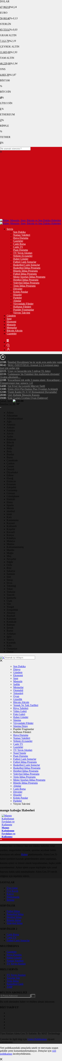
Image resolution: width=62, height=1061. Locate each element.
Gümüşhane (13, 496)
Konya (10, 535)
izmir (9, 514)
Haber (24, 854)
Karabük (11, 642)
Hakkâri (11, 499)
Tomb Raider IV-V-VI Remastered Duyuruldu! (32, 392)
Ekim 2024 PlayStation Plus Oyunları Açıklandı (33, 389)
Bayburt (11, 615)
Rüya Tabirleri (20, 708)
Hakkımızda (13, 897)
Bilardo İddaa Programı (25, 270)
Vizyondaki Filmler (23, 303)
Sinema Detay (20, 726)
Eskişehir (11, 487)
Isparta (10, 505)
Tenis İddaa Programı (24, 285)
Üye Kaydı (12, 891)
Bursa (10, 457)
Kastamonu (13, 520)
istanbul (11, 511)
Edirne (10, 475)
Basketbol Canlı (15, 983)
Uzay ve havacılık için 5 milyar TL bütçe (29, 371)
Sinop (10, 579)
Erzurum (11, 484)
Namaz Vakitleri (21, 235)
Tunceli (10, 594)
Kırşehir (11, 529)
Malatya (11, 541)
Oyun (16, 696)
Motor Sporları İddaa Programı (29, 276)
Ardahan (11, 633)
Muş (9, 556)
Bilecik (10, 442)
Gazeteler (18, 241)
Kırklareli (12, 526)
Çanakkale (12, 460)
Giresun (11, 493)
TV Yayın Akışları (22, 252)
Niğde (10, 562)
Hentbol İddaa (14, 917)
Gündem (11, 315)
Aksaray (11, 612)
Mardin (10, 550)
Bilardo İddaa (14, 920)
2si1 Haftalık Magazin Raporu (24, 395)
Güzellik (17, 699)
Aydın (10, 436)
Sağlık (16, 684)
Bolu (9, 451)
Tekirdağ (11, 585)
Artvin (10, 433)
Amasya (11, 424)
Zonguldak (12, 609)
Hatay (10, 502)
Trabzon (11, 591)
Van (9, 603)
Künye (10, 894)
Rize (9, 568)
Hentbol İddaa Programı (25, 279)
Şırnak (10, 627)
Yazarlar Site (13, 978)
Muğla (10, 553)
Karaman (11, 618)
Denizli (10, 469)
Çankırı (10, 463)
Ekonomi (11, 321)
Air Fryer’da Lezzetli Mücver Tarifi (26, 386)
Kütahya (11, 538)
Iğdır (9, 636)
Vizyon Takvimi (21, 312)
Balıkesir (11, 439)
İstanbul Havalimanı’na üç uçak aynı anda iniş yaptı (35, 362)
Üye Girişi (12, 888)
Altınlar (17, 300)
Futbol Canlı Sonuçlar (24, 261)
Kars (9, 517)
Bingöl (10, 445)
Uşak (9, 600)
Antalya (11, 430)
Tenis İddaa (13, 980)
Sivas (9, 582)
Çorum (10, 466)
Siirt (9, 576)
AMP (9, 986)
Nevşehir (11, 559)
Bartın (10, 630)
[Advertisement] (31, 186)
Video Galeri (20, 711)
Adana (10, 412)
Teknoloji (18, 693)
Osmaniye (12, 648)
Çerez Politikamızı (37, 1039)
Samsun (11, 573)
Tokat (10, 588)
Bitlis (9, 448)
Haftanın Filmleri (22, 306)
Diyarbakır (12, 472)
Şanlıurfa (11, 597)
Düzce (10, 651)
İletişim (10, 899)
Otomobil (18, 690)
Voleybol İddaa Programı (26, 282)
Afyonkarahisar (15, 418)
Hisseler (17, 294)
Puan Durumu (20, 249)
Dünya (16, 669)
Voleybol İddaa (14, 923)
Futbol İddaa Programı (25, 273)
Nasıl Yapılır (19, 753)
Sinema (17, 720)
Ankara (10, 427)
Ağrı (9, 421)
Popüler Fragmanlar (23, 309)
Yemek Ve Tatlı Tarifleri (25, 705)
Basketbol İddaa (15, 914)
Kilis (9, 645)
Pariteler (17, 297)
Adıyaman (12, 415)
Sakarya (11, 571)
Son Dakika (19, 232)
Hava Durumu (20, 238)
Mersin (10, 508)
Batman (11, 624)
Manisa (10, 544)
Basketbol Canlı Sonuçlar (26, 264)
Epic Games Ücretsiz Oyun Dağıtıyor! (28, 398)
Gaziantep (12, 490)
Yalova (10, 639)
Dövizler (17, 288)
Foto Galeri (19, 714)
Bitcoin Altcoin (14, 330)
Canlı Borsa (19, 244)
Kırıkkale (11, 621)
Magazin (11, 324)
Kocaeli (11, 532)
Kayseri (11, 523)
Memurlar (12, 327)
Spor (9, 318)
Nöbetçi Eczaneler (22, 255)
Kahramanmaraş (15, 547)
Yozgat (10, 606)
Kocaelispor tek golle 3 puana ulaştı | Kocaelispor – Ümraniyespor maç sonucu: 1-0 (31, 381)
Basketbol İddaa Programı (26, 267)
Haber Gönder (20, 258)
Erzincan (11, 481)
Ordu (9, 565)
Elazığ (10, 478)
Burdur (10, 454)
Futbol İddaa (13, 911)
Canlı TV (18, 246)
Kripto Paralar (20, 291)
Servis (10, 229)
